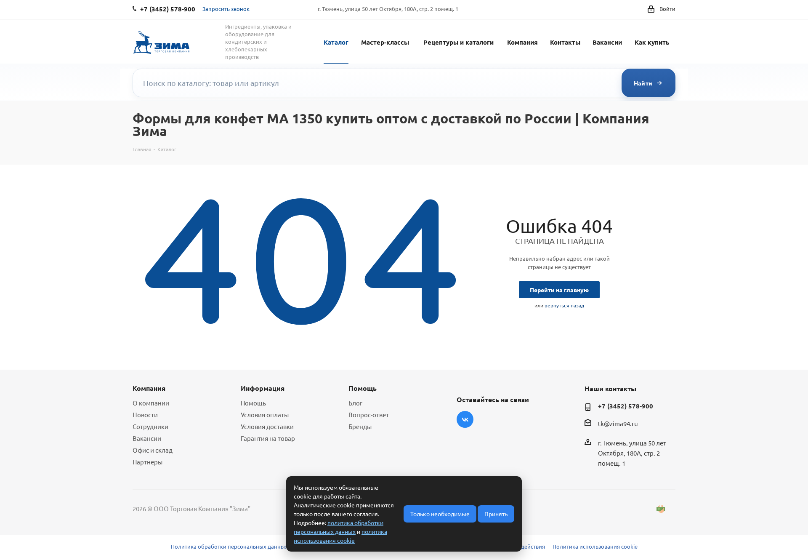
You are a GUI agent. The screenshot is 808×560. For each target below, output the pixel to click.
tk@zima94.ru (618, 423)
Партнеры (147, 462)
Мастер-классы (385, 42)
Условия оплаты (265, 415)
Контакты (565, 42)
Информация (262, 388)
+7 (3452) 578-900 (625, 406)
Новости (145, 415)
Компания (522, 42)
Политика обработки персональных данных (229, 546)
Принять (496, 513)
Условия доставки (267, 426)
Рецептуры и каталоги (458, 42)
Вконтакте (465, 419)
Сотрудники (150, 426)
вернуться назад (564, 305)
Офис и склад (153, 450)
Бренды (360, 426)
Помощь (253, 403)
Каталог (336, 42)
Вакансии (607, 42)
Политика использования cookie (595, 546)
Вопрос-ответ (368, 415)
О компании (151, 403)
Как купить (652, 42)
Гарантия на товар (268, 438)
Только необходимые (440, 513)
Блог (355, 403)
